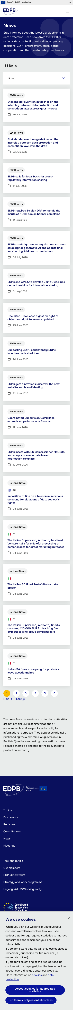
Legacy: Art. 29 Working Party (22, 889)
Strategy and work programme (22, 882)
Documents (10, 817)
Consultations (12, 831)
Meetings (9, 845)
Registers (9, 824)
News (7, 838)
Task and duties (13, 861)
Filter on (12, 78)
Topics (7, 810)
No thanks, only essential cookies (31, 1000)
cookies (37, 975)
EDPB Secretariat (14, 875)
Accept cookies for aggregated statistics (35, 990)
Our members (11, 868)
